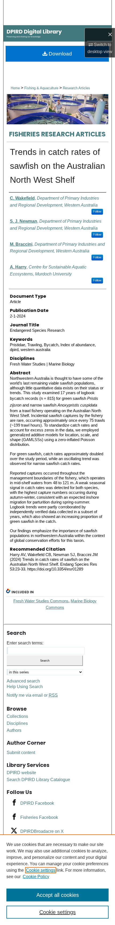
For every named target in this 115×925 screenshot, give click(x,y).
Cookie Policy (36, 876)
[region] (57, 879)
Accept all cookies (57, 895)
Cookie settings (40, 870)
